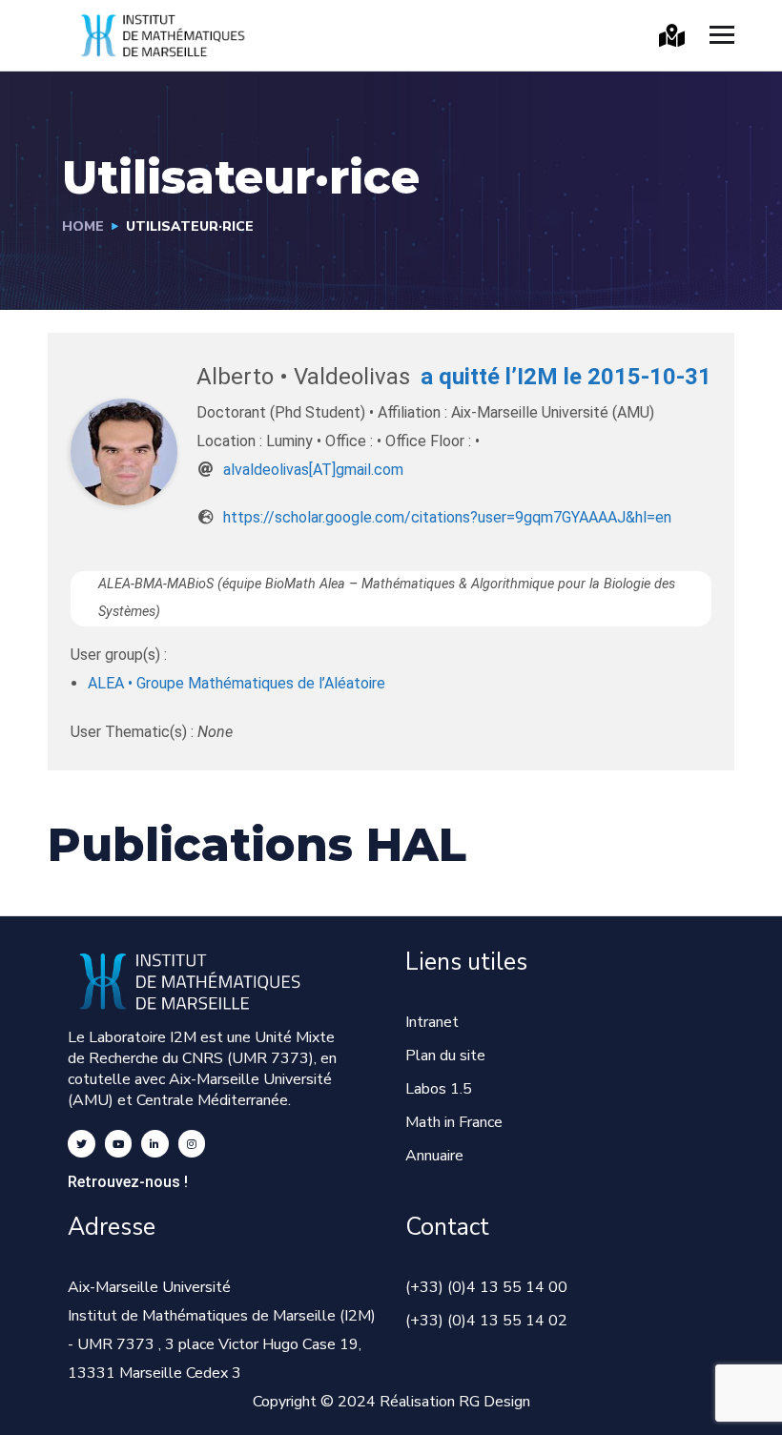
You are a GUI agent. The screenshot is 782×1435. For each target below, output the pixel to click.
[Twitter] (81, 1144)
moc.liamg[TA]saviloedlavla (313, 470)
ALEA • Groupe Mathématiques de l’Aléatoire (236, 683)
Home (83, 226)
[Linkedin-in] (155, 1144)
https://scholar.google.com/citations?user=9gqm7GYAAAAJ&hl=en (447, 517)
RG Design (494, 1401)
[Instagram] (192, 1144)
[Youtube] (119, 1144)
